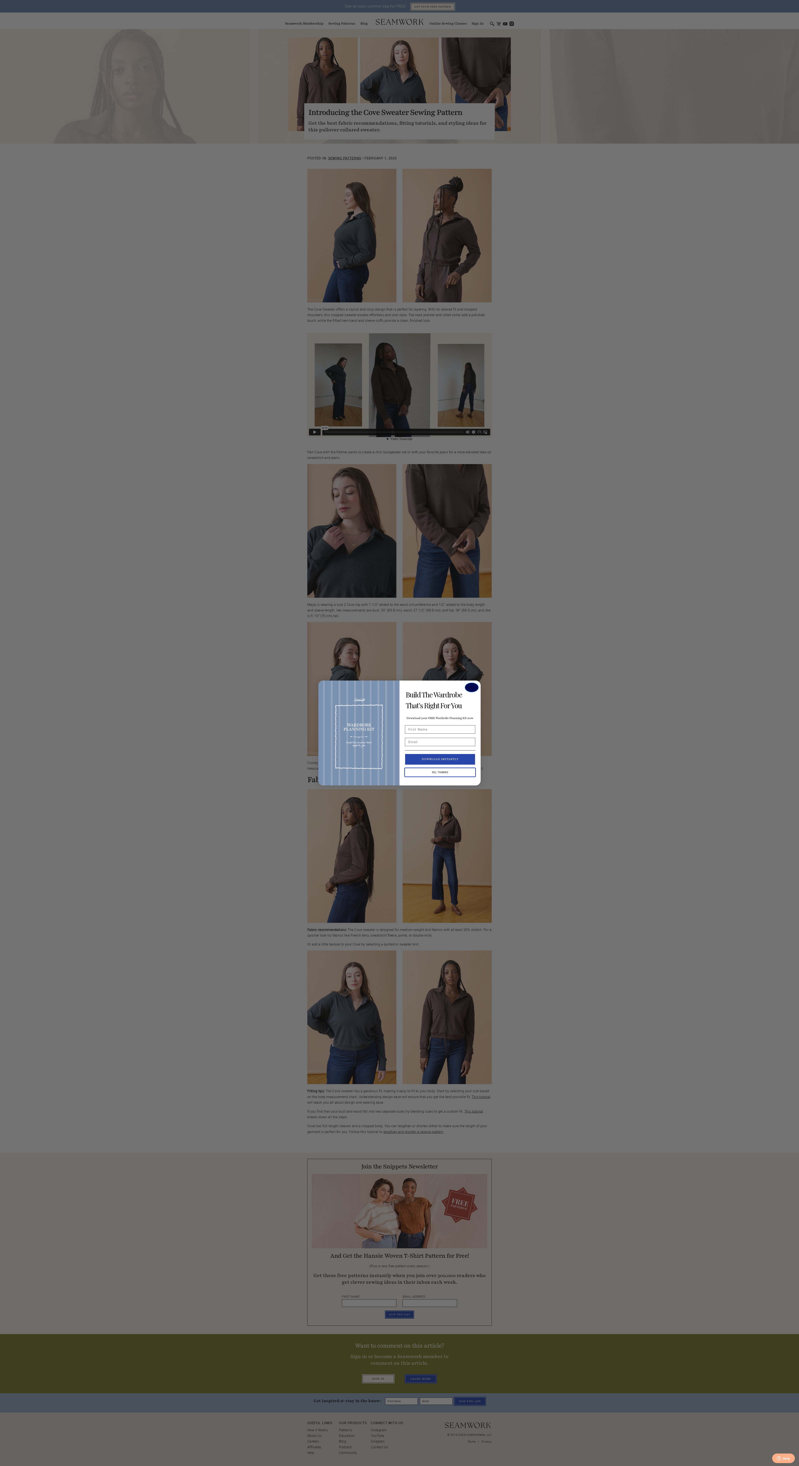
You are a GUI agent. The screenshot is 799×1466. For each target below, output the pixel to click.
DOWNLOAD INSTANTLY (440, 759)
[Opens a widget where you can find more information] (783, 1459)
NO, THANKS (440, 772)
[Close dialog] (472, 687)
